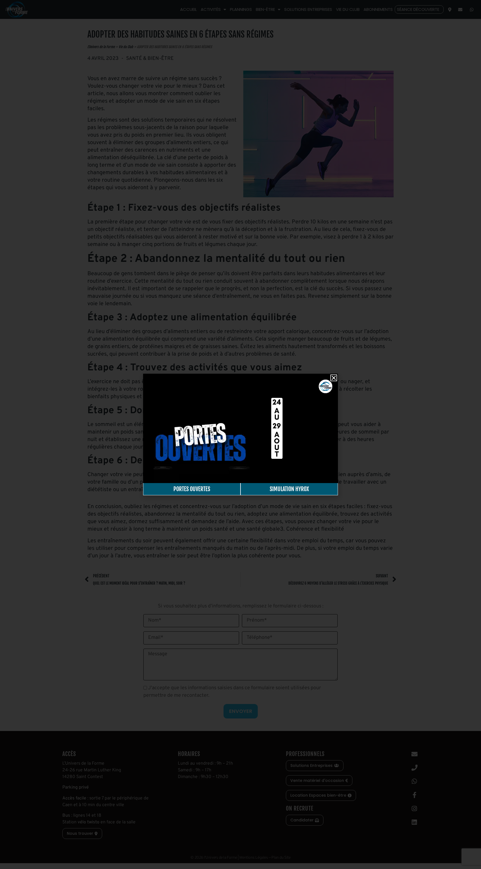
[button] (334, 378)
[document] (240, 434)
